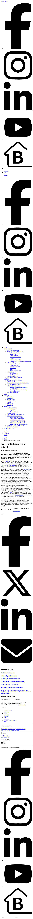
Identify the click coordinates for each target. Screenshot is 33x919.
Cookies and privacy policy (10, 720)
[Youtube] (18, 139)
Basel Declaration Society (8, 465)
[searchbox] (8, 917)
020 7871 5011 (4, 735)
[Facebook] (18, 48)
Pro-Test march (19, 495)
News (5, 439)
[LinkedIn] (18, 114)
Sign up (5, 721)
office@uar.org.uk (5, 737)
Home (5, 437)
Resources (6, 714)
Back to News (16, 511)
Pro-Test (12, 492)
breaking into (27, 469)
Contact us (6, 719)
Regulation (6, 712)
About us (6, 716)
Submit (17, 699)
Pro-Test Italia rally (7, 461)
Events (5, 717)
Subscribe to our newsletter (8, 696)
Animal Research (8, 710)
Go (16, 917)
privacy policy (22, 704)
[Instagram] (18, 81)
